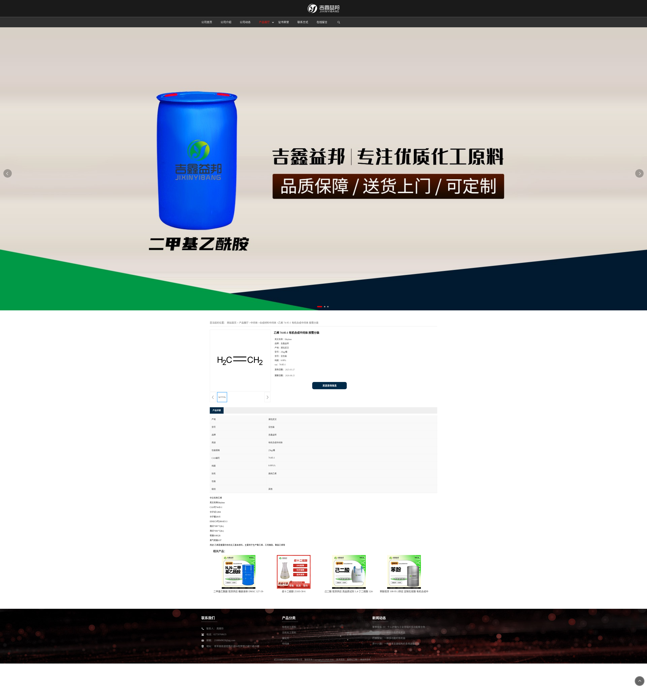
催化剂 (285, 638)
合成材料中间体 (268, 322)
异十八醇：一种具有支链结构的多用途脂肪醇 (396, 643)
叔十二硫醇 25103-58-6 (293, 591)
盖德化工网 (352, 659)
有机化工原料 (289, 627)
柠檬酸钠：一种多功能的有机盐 (388, 638)
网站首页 (231, 322)
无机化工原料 (289, 632)
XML (332, 659)
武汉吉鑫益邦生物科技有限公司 (288, 659)
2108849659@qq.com (224, 640)
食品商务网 (365, 659)
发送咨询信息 (329, 385)
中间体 (254, 322)
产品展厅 (244, 322)
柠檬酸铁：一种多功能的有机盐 (388, 632)
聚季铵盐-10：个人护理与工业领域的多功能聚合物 (398, 627)
